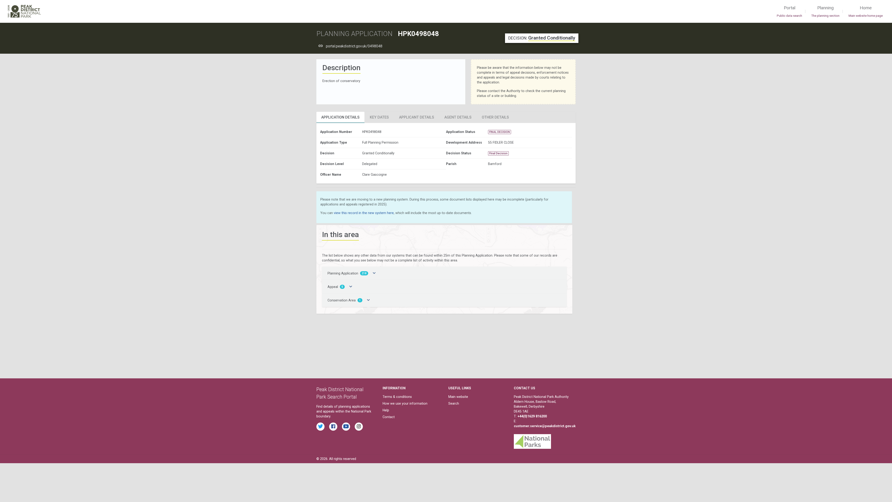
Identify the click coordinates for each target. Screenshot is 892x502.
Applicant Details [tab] (416, 117)
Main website (458, 397)
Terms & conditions (397, 397)
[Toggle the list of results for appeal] (351, 287)
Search (453, 403)
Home (866, 11)
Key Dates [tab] (379, 117)
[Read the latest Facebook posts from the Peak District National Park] (333, 427)
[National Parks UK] (532, 440)
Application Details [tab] (340, 117)
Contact (389, 417)
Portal (789, 11)
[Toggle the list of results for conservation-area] (368, 300)
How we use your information (405, 403)
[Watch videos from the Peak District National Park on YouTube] (346, 427)
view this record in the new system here (364, 213)
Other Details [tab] (495, 117)
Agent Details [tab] (458, 117)
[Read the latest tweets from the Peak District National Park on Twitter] (320, 427)
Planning (825, 11)
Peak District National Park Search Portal (340, 393)
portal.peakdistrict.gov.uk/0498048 (354, 46)
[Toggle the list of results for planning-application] (374, 273)
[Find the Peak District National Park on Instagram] (359, 427)
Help (386, 410)
